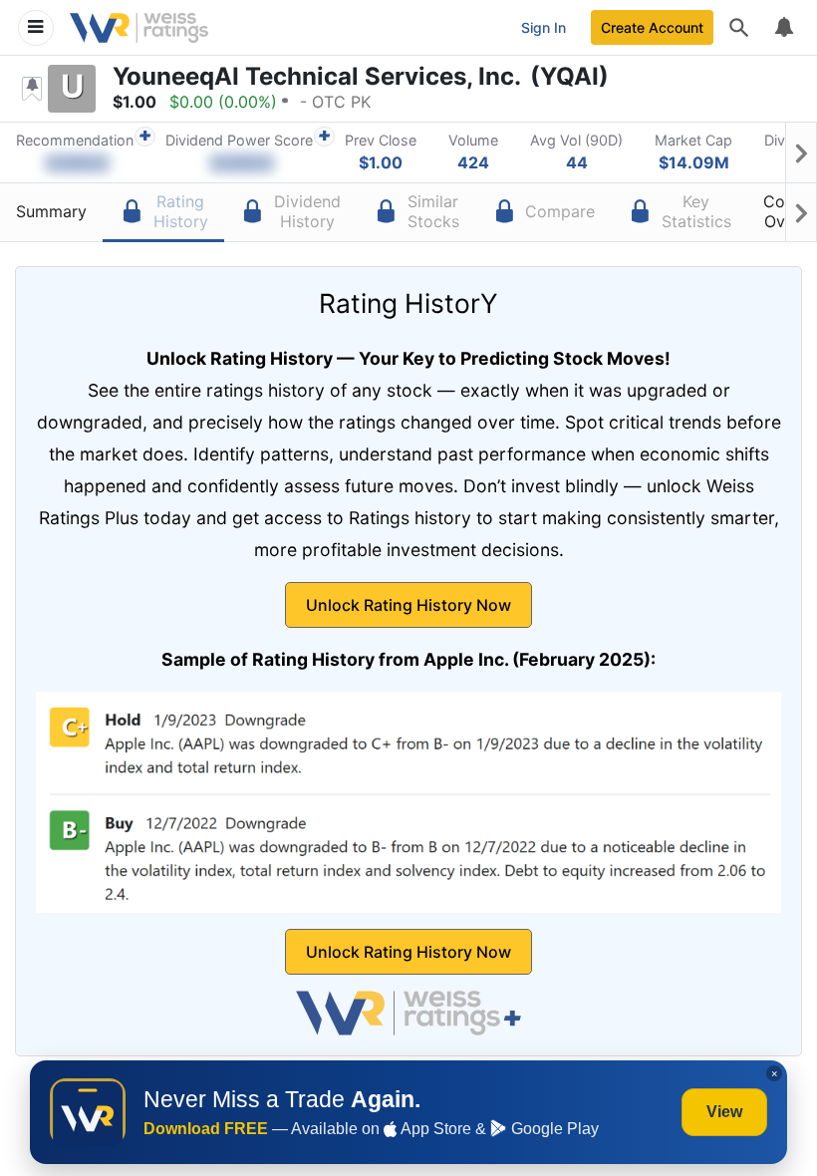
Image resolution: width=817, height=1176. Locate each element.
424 (473, 162)
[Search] (739, 28)
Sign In (543, 27)
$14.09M (694, 162)
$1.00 (381, 162)
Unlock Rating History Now (408, 605)
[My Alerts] (783, 28)
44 (577, 162)
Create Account (652, 27)
